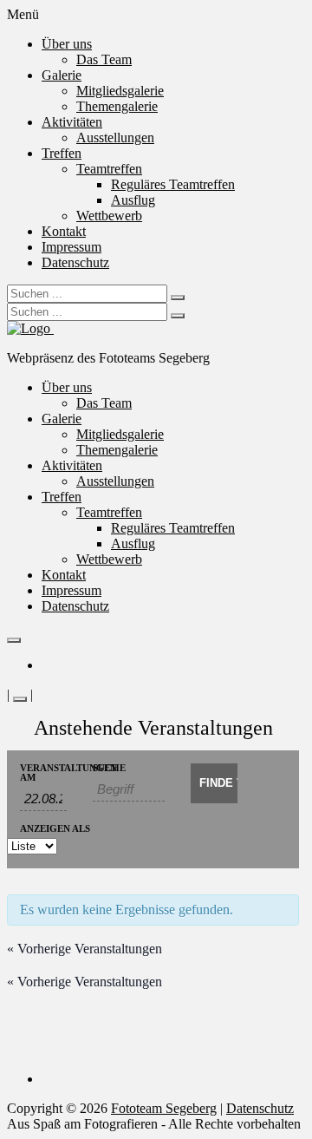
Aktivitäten (72, 122)
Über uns (67, 43)
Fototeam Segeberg (164, 1108)
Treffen (61, 153)
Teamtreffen (109, 168)
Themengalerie (117, 106)
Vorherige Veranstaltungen (84, 948)
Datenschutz (75, 262)
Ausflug (133, 200)
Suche (109, 768)
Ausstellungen (115, 137)
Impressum (71, 246)
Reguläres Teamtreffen (173, 184)
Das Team (104, 59)
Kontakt (64, 231)
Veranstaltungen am (43, 772)
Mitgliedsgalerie (120, 90)
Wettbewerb (109, 215)
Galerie (61, 75)
